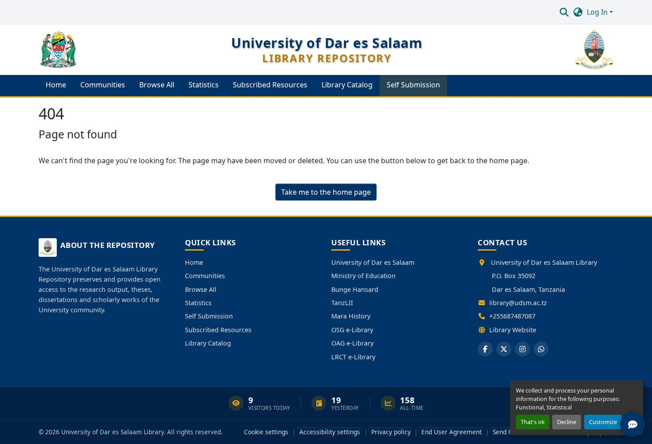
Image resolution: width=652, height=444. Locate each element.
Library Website (512, 330)
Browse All (200, 289)
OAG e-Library (352, 343)
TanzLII (342, 303)
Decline (566, 422)
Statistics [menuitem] (204, 85)
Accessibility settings (329, 432)
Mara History (350, 316)
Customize (603, 422)
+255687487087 (512, 316)
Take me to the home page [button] (326, 192)
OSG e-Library (352, 330)
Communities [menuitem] (102, 85)
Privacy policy (391, 432)
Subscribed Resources (218, 330)
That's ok (533, 422)
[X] (503, 349)
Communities (205, 275)
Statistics (198, 303)
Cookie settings (266, 432)
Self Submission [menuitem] (413, 85)
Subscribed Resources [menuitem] (270, 85)
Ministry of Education (363, 275)
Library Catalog (208, 343)
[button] (564, 12)
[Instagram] (522, 349)
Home (194, 262)
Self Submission (209, 316)
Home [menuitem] (56, 85)
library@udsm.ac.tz (518, 303)
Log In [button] (598, 12)
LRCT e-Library (353, 357)
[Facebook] (485, 349)
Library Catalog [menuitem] (347, 85)
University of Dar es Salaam (372, 262)
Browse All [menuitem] (156, 85)
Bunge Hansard (354, 289)
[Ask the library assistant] (632, 424)
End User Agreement (451, 432)
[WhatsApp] (541, 349)
